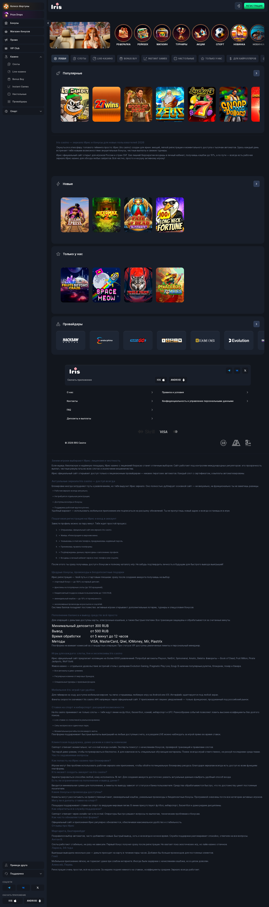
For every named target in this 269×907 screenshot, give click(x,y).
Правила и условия (173, 392)
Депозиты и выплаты (79, 418)
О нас (70, 392)
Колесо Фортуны (19, 6)
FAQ (69, 409)
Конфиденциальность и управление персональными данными (198, 401)
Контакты (72, 401)
